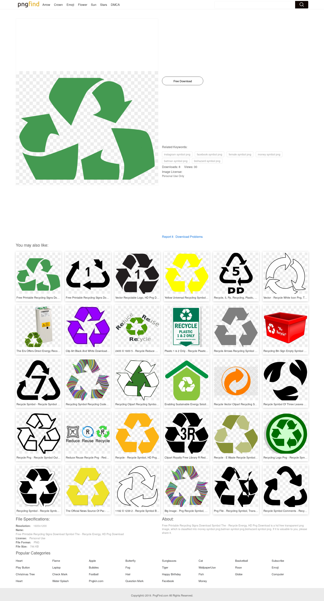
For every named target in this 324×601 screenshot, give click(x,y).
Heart (19, 561)
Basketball (241, 561)
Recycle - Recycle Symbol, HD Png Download (142, 457)
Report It (167, 236)
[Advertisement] (87, 45)
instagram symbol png (177, 154)
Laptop (56, 567)
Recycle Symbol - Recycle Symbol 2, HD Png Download (49, 404)
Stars (103, 4)
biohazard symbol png (207, 161)
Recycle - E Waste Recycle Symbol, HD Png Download (246, 457)
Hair (127, 574)
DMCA (115, 4)
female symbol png (240, 154)
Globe (238, 574)
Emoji (70, 4)
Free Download (182, 81)
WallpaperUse (207, 567)
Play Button (23, 567)
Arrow (46, 4)
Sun (93, 4)
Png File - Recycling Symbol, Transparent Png (241, 511)
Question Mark (134, 581)
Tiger (165, 567)
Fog (127, 567)
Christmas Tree (25, 574)
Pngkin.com (96, 581)
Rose (238, 567)
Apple (92, 561)
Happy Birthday (171, 574)
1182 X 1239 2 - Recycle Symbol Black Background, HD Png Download (157, 511)
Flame (56, 561)
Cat (201, 561)
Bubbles (94, 567)
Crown (58, 4)
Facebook (168, 581)
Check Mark (60, 574)
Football (93, 574)
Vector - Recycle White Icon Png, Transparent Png (293, 297)
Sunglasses (169, 561)
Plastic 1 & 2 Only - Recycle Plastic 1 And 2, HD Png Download (202, 351)
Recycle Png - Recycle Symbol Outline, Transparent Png (49, 457)
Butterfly (130, 561)
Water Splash (60, 581)
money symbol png (269, 154)
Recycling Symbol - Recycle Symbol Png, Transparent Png (51, 511)
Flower (82, 4)
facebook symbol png (209, 154)
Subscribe (278, 561)
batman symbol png (176, 161)
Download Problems (189, 236)
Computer (278, 574)
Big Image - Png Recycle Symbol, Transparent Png (195, 511)
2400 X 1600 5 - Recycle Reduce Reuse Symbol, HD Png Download (155, 351)
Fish (201, 574)
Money (203, 581)
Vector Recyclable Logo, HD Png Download (140, 297)
